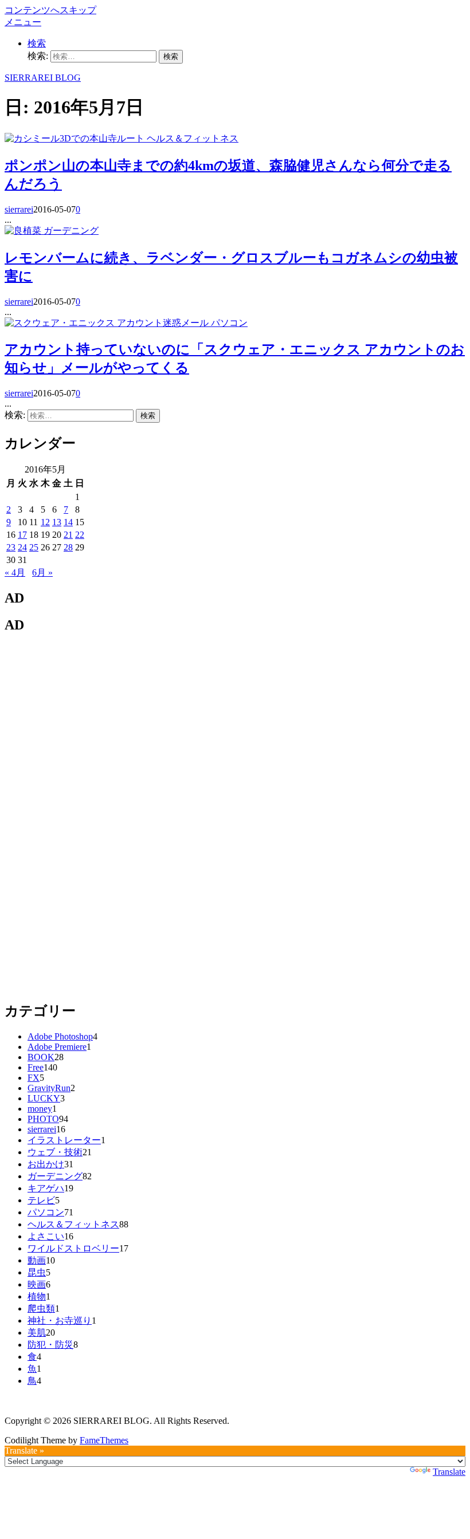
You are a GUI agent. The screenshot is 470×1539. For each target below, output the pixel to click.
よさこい (46, 1236)
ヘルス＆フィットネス (192, 138)
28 (68, 547)
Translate (449, 1472)
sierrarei (19, 209)
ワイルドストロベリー (73, 1248)
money (40, 1108)
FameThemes (104, 1440)
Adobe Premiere (57, 1047)
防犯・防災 (50, 1344)
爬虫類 (41, 1308)
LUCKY (44, 1098)
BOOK (41, 1057)
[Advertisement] (91, 816)
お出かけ (46, 1164)
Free (36, 1067)
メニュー (23, 22)
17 (22, 535)
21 (68, 535)
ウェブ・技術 (55, 1152)
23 (10, 547)
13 (56, 522)
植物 (37, 1296)
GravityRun (49, 1088)
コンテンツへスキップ (50, 10)
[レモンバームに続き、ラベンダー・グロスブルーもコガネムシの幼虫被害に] (24, 230)
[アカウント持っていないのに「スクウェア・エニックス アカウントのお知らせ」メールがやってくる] (108, 323)
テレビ (41, 1200)
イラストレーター (64, 1140)
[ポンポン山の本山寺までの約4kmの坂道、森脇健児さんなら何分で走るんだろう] (76, 138)
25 (33, 547)
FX (34, 1078)
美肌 (37, 1332)
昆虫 (37, 1272)
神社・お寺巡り (60, 1320)
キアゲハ (46, 1188)
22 (79, 535)
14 (68, 522)
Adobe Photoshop (60, 1036)
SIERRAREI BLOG (43, 77)
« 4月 (15, 572)
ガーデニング (71, 230)
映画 (37, 1284)
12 (45, 522)
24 (22, 547)
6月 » (42, 572)
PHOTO (43, 1119)
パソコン (229, 323)
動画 (37, 1260)
